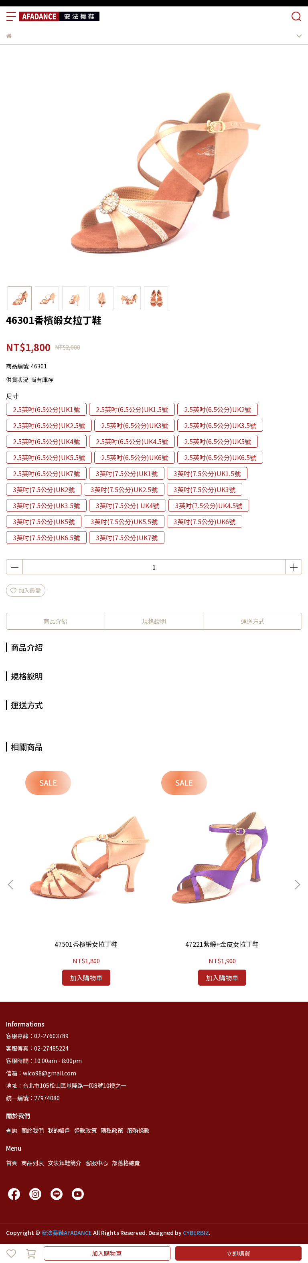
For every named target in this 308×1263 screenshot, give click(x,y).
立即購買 (238, 1253)
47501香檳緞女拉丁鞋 (86, 944)
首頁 (11, 1163)
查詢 (11, 1130)
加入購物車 (107, 1253)
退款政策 (85, 1130)
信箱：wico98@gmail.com (41, 1073)
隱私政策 (112, 1130)
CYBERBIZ (196, 1233)
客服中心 (96, 1163)
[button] (297, 884)
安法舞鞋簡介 (64, 1163)
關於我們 (32, 1130)
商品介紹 (55, 621)
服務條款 (138, 1130)
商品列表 (32, 1163)
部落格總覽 (126, 1163)
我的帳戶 (59, 1130)
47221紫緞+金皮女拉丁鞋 (222, 944)
